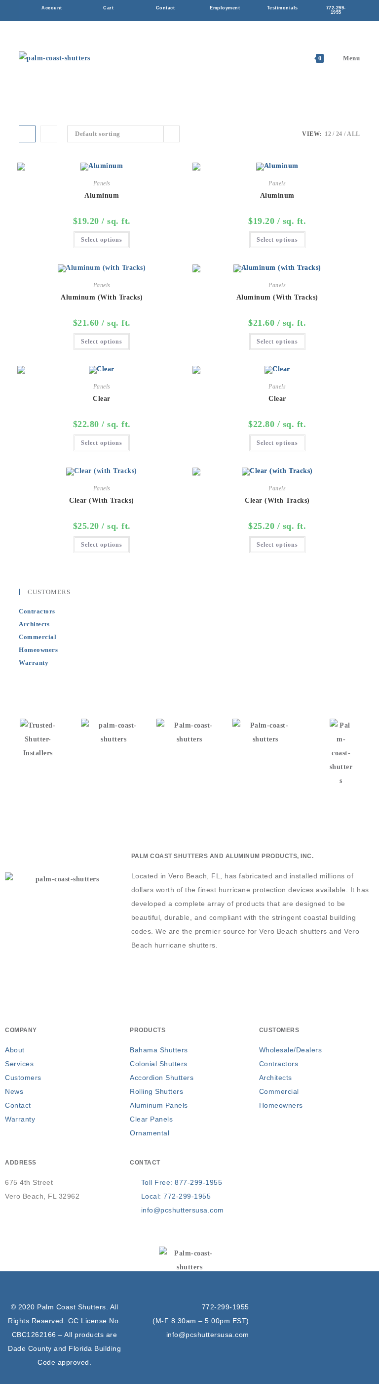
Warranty (33, 662)
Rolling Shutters (156, 1091)
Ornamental (149, 1133)
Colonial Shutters (159, 1064)
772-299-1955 (225, 1307)
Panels (102, 183)
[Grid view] (27, 134)
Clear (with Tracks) (101, 500)
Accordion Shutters (161, 1077)
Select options (101, 239)
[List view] (48, 134)
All (353, 133)
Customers (23, 1077)
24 (339, 133)
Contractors (37, 611)
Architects (34, 624)
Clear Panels (151, 1119)
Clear (102, 398)
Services (19, 1064)
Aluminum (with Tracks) (102, 297)
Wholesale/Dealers (290, 1050)
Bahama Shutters (159, 1050)
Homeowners (38, 649)
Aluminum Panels (159, 1105)
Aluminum (101, 195)
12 (328, 133)
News (14, 1091)
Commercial (37, 637)
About (15, 1050)
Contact (18, 1105)
